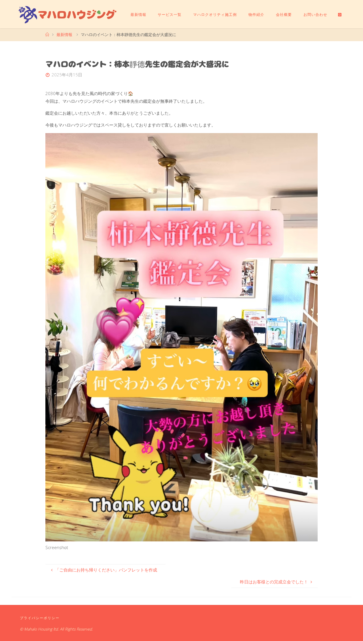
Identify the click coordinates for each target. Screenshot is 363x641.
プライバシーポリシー (40, 617)
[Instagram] (339, 14)
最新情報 (64, 34)
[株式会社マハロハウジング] (68, 14)
